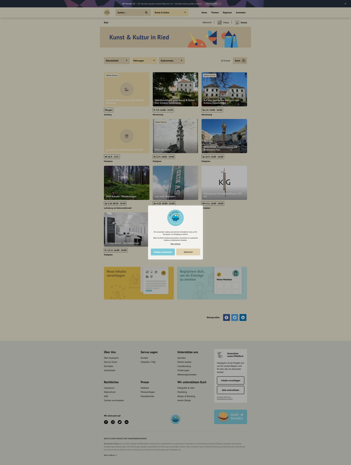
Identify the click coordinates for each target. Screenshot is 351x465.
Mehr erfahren (176, 244)
